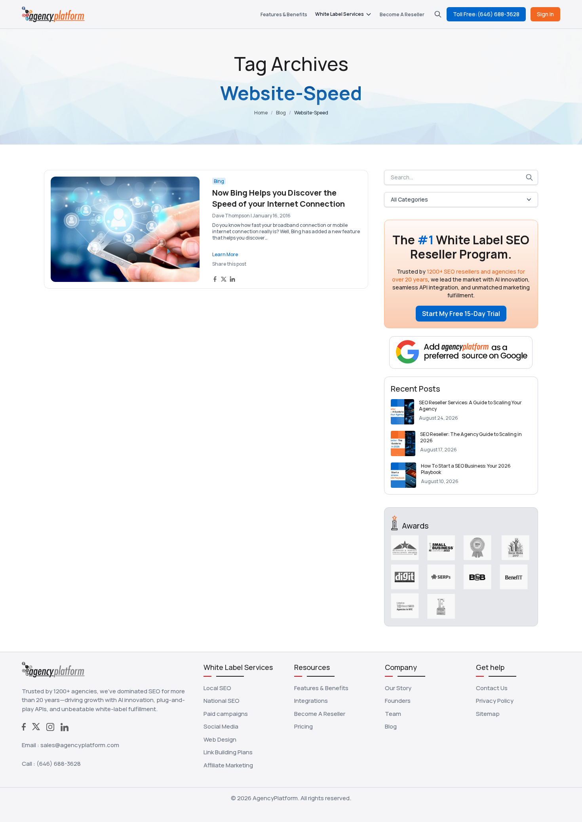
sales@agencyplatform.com (79, 745)
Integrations (311, 700)
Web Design (220, 739)
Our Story (398, 688)
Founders (398, 700)
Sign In (545, 14)
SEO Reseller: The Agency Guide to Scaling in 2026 (471, 437)
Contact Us (492, 688)
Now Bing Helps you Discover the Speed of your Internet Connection (278, 198)
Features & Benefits (284, 14)
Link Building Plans (228, 752)
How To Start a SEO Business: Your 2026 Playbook (466, 469)
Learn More (225, 254)
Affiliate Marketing (228, 765)
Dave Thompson (231, 215)
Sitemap (488, 714)
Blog (281, 113)
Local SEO (217, 688)
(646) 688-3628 (58, 763)
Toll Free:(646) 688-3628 (486, 14)
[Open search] (438, 14)
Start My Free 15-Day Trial (461, 313)
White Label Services (339, 14)
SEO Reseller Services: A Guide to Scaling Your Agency (470, 405)
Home (261, 113)
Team (393, 714)
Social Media (221, 726)
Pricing (303, 726)
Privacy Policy (495, 700)
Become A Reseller (402, 14)
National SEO (222, 700)
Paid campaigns (226, 714)
